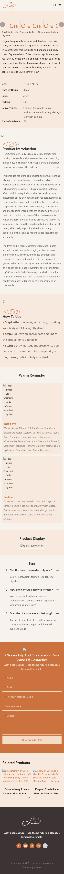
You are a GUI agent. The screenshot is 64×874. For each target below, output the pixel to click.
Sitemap (37, 868)
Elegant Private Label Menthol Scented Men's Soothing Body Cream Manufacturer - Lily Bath (47, 792)
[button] (26, 797)
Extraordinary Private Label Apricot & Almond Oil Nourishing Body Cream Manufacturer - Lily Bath (16, 792)
